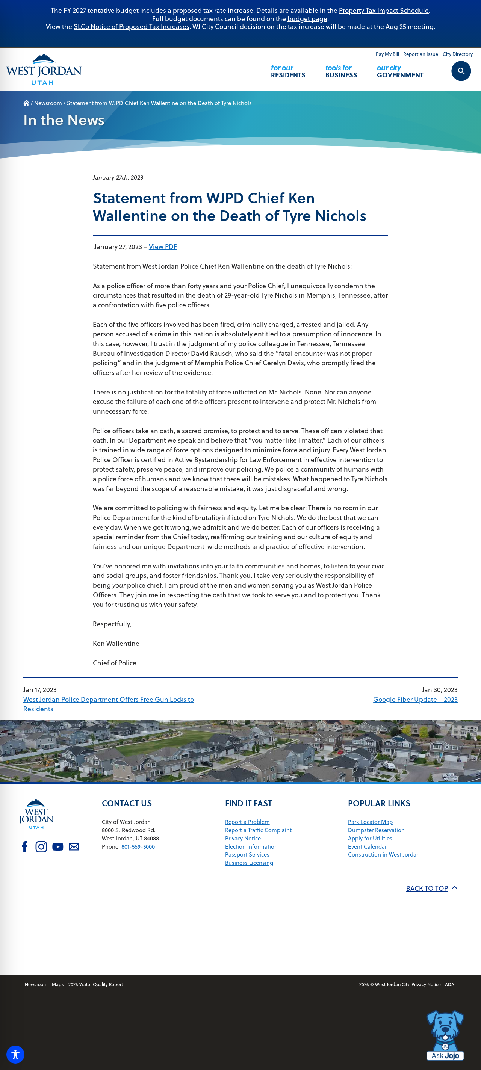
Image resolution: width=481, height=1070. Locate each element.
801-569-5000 (138, 847)
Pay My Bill (387, 54)
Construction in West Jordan (384, 854)
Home (26, 103)
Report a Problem (247, 822)
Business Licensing (249, 863)
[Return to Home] (36, 834)
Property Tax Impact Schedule (384, 10)
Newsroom (48, 103)
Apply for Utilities (370, 838)
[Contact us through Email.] (74, 848)
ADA (449, 984)
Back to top (427, 888)
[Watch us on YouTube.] (58, 848)
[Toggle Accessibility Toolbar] (15, 1054)
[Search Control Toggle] (453, 75)
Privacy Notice (243, 838)
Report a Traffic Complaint (258, 830)
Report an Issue (420, 54)
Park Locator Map (370, 822)
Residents (288, 71)
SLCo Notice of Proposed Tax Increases (131, 26)
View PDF (163, 246)
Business (341, 71)
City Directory (458, 54)
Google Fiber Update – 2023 (415, 699)
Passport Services (247, 854)
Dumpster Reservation (376, 830)
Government (400, 71)
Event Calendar (367, 847)
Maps (58, 984)
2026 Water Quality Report (95, 984)
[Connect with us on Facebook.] (25, 848)
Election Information (251, 847)
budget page (307, 18)
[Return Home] (44, 69)
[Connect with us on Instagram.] (41, 848)
